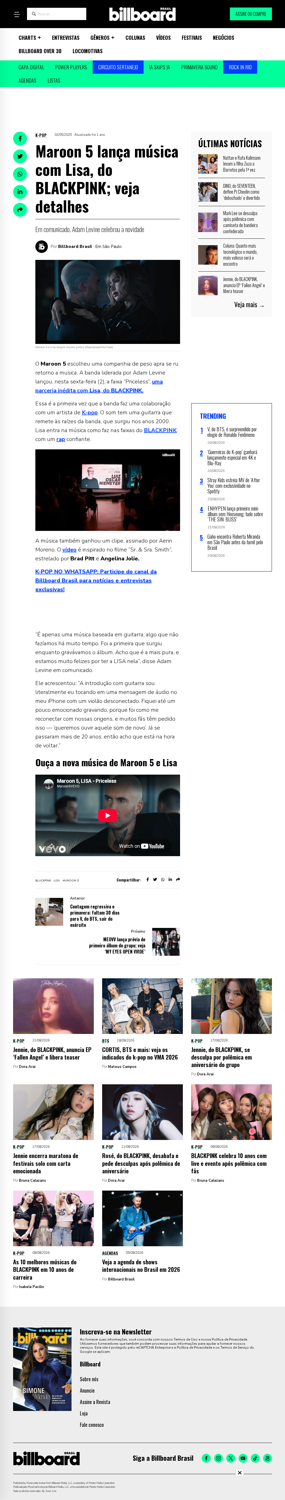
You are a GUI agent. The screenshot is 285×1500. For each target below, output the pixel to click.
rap (60, 439)
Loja (84, 1413)
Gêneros (99, 37)
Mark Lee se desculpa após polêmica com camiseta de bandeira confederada (240, 222)
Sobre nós (89, 1379)
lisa (57, 880)
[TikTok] (255, 1458)
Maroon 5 (71, 880)
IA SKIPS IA (159, 67)
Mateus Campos (122, 1066)
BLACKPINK (160, 430)
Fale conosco (92, 1424)
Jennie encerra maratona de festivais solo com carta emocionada (45, 1163)
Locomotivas (87, 51)
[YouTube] (243, 1458)
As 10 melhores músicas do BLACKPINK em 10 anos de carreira (45, 1269)
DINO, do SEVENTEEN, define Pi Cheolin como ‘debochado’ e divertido (241, 192)
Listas (54, 80)
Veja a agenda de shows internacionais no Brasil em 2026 (141, 1265)
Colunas (135, 37)
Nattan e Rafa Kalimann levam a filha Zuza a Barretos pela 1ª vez (242, 163)
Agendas (27, 80)
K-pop (41, 135)
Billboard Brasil (75, 246)
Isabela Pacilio (31, 1286)
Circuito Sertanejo (118, 67)
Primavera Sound (199, 67)
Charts (27, 37)
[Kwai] (267, 1458)
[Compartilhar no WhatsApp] (20, 174)
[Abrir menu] (16, 14)
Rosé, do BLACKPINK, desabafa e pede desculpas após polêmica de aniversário (141, 1163)
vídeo (69, 549)
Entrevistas (65, 37)
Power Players (71, 67)
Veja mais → (249, 304)
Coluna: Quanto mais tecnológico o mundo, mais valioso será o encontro (240, 254)
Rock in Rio (240, 67)
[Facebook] (206, 1458)
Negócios (223, 37)
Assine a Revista (95, 1401)
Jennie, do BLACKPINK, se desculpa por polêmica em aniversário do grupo (221, 1057)
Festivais (192, 37)
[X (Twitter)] (230, 1458)
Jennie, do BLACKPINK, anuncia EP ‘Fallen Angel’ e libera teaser (244, 285)
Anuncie (87, 1390)
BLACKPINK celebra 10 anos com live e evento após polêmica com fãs (229, 1163)
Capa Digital (31, 67)
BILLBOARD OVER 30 (40, 51)
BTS (105, 1041)
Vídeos (163, 37)
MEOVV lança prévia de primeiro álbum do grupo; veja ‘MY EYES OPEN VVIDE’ (117, 945)
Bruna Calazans (32, 1180)
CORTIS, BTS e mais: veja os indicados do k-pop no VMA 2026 (140, 1053)
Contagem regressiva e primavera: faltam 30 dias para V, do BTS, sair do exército (95, 915)
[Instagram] (218, 1458)
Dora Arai (27, 1066)
